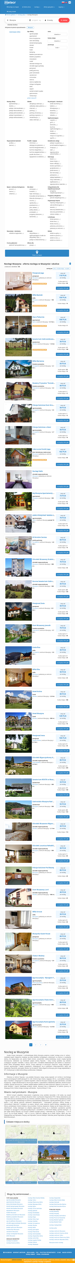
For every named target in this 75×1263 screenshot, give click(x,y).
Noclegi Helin (37, 471)
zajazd (31, 89)
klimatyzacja (55, 108)
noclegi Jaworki (32, 1210)
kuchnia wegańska (36, 150)
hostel (31, 47)
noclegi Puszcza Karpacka (57, 1218)
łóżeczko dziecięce (36, 198)
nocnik (33, 200)
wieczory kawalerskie (57, 209)
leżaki (53, 131)
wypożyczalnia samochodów (55, 153)
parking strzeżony (36, 113)
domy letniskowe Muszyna (14, 1204)
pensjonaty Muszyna (12, 1225)
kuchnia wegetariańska (38, 152)
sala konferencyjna (57, 205)
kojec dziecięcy (35, 194)
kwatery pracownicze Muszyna (15, 1215)
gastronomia (33, 93)
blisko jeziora (55, 219)
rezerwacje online (14, 32)
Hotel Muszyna (38, 713)
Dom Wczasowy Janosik (41, 625)
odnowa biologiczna (36, 63)
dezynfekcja (34, 233)
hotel (31, 50)
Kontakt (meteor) (19, 1252)
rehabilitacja (34, 117)
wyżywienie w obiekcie (37, 157)
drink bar (33, 143)
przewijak (34, 212)
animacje (33, 189)
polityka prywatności (48, 1252)
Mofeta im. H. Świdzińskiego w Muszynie (54, 1142)
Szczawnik (35, 366)
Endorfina (36, 647)
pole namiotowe (34, 73)
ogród (53, 138)
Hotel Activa (37, 691)
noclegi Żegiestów (54, 1198)
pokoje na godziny (56, 143)
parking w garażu (36, 115)
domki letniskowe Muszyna (14, 1208)
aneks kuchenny (56, 104)
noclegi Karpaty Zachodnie (57, 1215)
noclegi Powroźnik (33, 1232)
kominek (53, 125)
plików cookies (17, 1260)
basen (53, 159)
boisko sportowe (56, 166)
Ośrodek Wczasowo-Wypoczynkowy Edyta (48, 824)
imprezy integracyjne (57, 203)
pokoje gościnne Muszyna (14, 1227)
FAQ (37, 1252)
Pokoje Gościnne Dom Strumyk (44, 405)
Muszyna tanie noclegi (56, 1242)
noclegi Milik (32, 1227)
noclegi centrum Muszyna (57, 1231)
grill (52, 122)
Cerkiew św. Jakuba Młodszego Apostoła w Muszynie (21, 1141)
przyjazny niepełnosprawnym (57, 192)
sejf (52, 150)
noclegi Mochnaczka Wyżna (57, 1204)
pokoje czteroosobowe (17, 108)
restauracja (33, 96)
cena (49, 31)
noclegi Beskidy (54, 1211)
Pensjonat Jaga (38, 273)
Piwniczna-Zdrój (37, 982)
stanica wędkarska (35, 82)
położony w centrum (57, 228)
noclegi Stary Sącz (33, 1219)
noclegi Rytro (32, 1206)
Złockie (34, 344)
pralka (12, 143)
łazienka (53, 110)
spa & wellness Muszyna (13, 1221)
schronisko (33, 77)
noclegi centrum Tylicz (56, 1235)
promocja (51, 45)
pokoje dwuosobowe (16, 110)
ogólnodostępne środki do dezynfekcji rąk (38, 236)
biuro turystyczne (35, 38)
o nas (59, 1252)
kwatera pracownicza (36, 54)
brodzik (33, 191)
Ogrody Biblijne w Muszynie (21, 1183)
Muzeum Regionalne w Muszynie (53, 1162)
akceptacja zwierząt (37, 104)
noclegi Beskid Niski (55, 1222)
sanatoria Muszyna (12, 1231)
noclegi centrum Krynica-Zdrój (58, 1233)
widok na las (55, 238)
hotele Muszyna (11, 1212)
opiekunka (34, 203)
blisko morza (55, 224)
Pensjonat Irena (38, 735)
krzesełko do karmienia (38, 196)
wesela (53, 207)
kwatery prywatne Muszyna (14, 1217)
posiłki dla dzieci (36, 154)
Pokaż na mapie (37, 255)
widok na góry (55, 233)
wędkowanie (55, 182)
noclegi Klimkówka (33, 1213)
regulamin (30, 1252)
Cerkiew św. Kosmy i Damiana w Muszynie (21, 1162)
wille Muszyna (10, 1236)
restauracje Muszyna (12, 1229)
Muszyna (35, 278)
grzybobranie (55, 168)
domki (12, 106)
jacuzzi (12, 189)
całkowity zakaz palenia (38, 106)
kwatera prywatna (35, 57)
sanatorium (33, 75)
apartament (33, 36)
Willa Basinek (37, 295)
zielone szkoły (55, 214)
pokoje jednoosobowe (17, 113)
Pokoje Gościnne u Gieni (41, 427)
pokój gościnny (34, 70)
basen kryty (54, 161)
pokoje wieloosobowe (16, 117)
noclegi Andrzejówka (34, 1234)
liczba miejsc (52, 38)
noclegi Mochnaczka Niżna (57, 1206)
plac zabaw (34, 207)
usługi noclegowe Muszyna (14, 1234)
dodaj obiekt (30, 1254)
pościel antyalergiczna (58, 198)
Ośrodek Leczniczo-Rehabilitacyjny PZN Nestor (50, 846)
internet (33, 108)
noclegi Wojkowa (33, 1244)
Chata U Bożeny (38, 956)
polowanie (54, 175)
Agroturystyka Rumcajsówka (43, 1022)
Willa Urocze (37, 912)
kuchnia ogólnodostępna (56, 128)
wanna (12, 145)
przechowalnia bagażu (58, 145)
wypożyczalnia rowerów (58, 184)
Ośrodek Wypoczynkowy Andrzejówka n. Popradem (52, 757)
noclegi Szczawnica (34, 1223)
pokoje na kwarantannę (38, 240)
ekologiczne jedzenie (37, 145)
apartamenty (14, 104)
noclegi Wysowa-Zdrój (34, 1204)
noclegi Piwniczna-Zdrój (35, 1202)
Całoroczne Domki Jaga (41, 449)
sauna (12, 191)
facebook (8, 1252)
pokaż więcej (31, 98)
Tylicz (34, 322)
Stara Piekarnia (38, 317)
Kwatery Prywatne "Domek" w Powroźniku (49, 383)
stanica (32, 79)
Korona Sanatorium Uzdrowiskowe (45, 581)
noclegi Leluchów (33, 1238)
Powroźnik (35, 388)
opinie (67, 268)
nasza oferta (67, 1252)
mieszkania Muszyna (12, 1219)
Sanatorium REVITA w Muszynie (44, 779)
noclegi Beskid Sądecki (56, 1220)
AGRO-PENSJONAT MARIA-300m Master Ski (48, 515)
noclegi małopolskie (55, 1225)
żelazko (53, 115)
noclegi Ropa (32, 1217)
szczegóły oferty (62, 288)
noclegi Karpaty (54, 1213)
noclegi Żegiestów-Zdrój (35, 1236)
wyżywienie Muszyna (12, 1210)
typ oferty (30, 31)
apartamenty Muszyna (13, 1202)
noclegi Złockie (32, 1225)
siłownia (12, 194)
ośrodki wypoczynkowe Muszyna (16, 1223)
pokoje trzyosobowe (16, 115)
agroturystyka (34, 34)
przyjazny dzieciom (36, 214)
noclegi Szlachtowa (34, 1215)
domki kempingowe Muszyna (15, 1206)
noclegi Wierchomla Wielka (36, 1198)
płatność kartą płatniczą (17, 245)
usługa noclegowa (35, 84)
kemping (32, 52)
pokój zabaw (34, 210)
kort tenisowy (55, 173)
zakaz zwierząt (35, 120)
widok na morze (56, 240)
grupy (32, 245)
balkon (53, 106)
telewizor (54, 113)
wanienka (34, 216)
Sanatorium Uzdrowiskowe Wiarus (45, 339)
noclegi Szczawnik (11, 1241)
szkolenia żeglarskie (16, 233)
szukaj (65, 20)
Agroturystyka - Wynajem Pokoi (44, 978)
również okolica (12, 25)
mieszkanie (33, 59)
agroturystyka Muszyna (13, 1200)
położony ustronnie (57, 226)
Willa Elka (36, 669)
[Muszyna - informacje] (70, 264)
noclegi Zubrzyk (54, 1202)
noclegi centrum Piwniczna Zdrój (59, 1237)
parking (33, 110)
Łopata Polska (36, 740)
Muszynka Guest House (41, 934)
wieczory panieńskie (57, 212)
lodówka (53, 133)
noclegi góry (53, 1228)
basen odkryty (55, 163)
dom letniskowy (34, 40)
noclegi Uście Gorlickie (35, 1208)
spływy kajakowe (56, 177)
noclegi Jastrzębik (33, 1229)
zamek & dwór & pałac (36, 91)
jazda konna (55, 170)
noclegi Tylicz (32, 1200)
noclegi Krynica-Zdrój (12, 1243)
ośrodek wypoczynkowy (37, 66)
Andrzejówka (36, 762)
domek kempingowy (36, 43)
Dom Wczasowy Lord (40, 890)
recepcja (53, 147)
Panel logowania (42, 1254)
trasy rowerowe (56, 179)
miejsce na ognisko (57, 136)
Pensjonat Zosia (38, 603)
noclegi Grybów (32, 1221)
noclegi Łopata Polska (34, 1240)
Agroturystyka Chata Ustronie (44, 1000)
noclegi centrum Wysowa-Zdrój (58, 1239)
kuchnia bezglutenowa (38, 147)
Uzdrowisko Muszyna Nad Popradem (46, 801)
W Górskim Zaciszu (39, 537)
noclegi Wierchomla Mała (57, 1200)
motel (31, 61)
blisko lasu (54, 221)
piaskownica (34, 205)
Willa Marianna (38, 361)
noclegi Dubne (32, 1242)
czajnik (53, 120)
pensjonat (33, 68)
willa (31, 86)
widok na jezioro (56, 235)
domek (32, 45)
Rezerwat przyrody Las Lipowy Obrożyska (53, 1183)
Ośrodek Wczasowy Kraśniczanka (45, 559)
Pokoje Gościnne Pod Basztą (43, 868)
